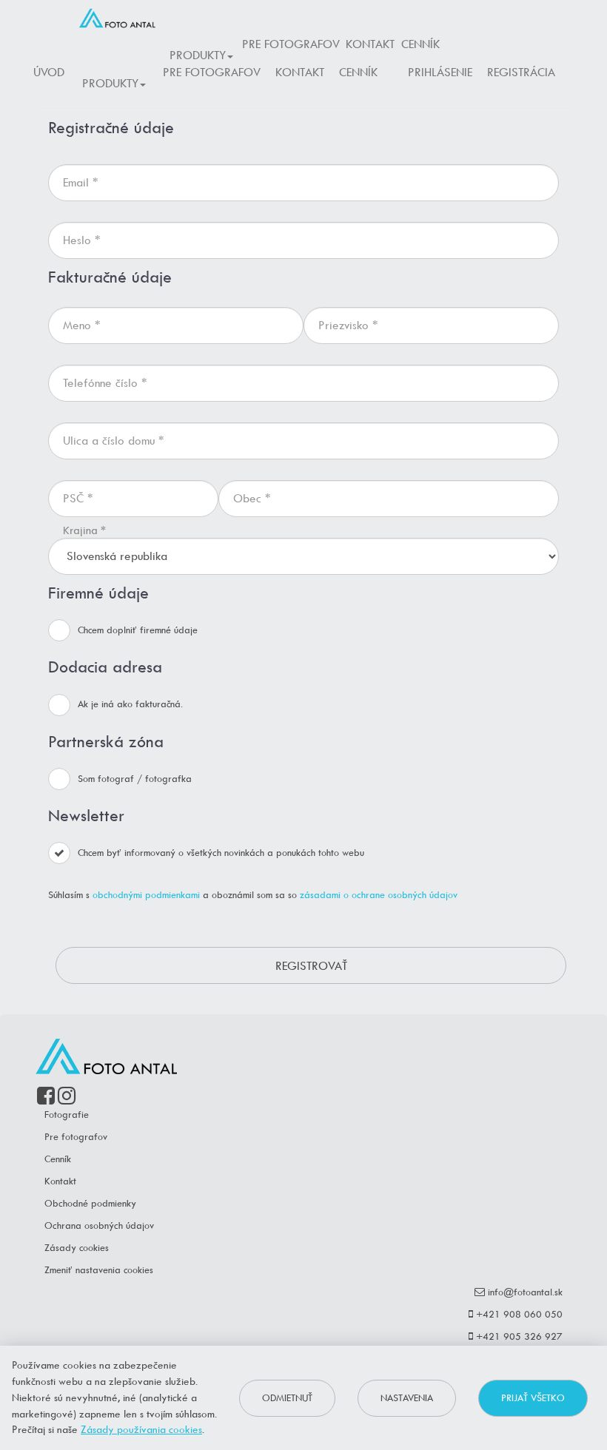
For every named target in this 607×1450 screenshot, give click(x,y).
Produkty (198, 55)
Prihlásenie (440, 72)
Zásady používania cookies (141, 1429)
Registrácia (521, 72)
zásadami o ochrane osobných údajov (378, 894)
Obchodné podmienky (90, 1203)
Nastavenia (406, 1397)
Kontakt (370, 44)
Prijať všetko (533, 1397)
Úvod (48, 72)
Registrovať (311, 966)
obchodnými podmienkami (146, 894)
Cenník (420, 44)
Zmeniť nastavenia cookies (98, 1269)
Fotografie (66, 1114)
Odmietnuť (287, 1397)
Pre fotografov (291, 44)
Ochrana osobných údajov (99, 1225)
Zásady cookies (76, 1247)
